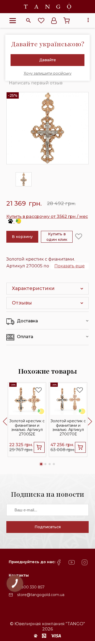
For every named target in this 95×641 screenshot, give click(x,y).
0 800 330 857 (31, 587)
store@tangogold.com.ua (40, 594)
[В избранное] (78, 236)
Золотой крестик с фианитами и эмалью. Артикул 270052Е (27, 427)
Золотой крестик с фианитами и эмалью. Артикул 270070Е (68, 427)
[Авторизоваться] (54, 20)
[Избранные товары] (41, 20)
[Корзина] (66, 20)
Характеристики (33, 288)
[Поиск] (28, 20)
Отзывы (22, 303)
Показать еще (69, 265)
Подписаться (48, 527)
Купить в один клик (56, 237)
